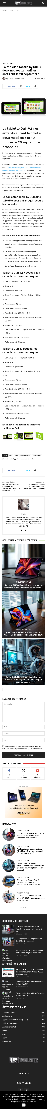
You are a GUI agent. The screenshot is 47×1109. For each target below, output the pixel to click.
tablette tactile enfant (28, 459)
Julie (10, 78)
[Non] (44, 1100)
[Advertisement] (23, 36)
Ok (24, 1105)
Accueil (4, 11)
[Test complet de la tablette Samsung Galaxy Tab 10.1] (8, 988)
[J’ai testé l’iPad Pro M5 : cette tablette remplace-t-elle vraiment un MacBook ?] (23, 567)
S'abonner (38, 769)
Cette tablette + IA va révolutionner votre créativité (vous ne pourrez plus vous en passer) (23, 679)
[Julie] (4, 78)
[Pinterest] (26, 530)
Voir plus (23, 907)
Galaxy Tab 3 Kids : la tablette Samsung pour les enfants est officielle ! (34, 486)
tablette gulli (37, 455)
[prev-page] (3, 689)
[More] (35, 86)
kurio (16, 455)
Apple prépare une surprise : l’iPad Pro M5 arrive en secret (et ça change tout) (23, 633)
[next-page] (7, 689)
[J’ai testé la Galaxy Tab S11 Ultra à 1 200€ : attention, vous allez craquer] (8, 896)
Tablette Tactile (14, 11)
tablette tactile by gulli (10, 459)
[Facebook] (21, 530)
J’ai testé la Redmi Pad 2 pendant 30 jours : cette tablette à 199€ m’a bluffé (28, 882)
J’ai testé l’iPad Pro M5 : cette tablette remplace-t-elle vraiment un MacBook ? (23, 586)
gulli (10, 455)
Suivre (23, 769)
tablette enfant (25, 455)
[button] (4, 3)
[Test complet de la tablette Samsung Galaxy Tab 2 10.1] (8, 999)
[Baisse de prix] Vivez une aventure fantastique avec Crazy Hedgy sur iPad (11, 487)
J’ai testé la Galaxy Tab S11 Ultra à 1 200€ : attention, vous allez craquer (31, 898)
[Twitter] (26, 1090)
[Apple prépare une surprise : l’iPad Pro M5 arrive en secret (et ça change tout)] (23, 614)
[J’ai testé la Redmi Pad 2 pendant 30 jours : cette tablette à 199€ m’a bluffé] (8, 881)
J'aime (9, 769)
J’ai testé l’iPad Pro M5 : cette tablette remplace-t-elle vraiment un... (29, 929)
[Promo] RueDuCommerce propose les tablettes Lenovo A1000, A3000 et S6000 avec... (29, 971)
